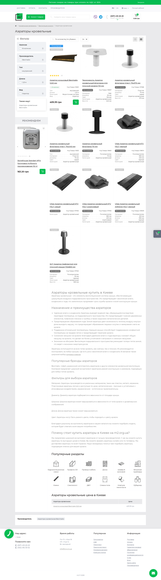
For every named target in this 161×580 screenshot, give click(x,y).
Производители (58, 8)
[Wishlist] (43, 128)
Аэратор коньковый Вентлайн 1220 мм (67, 506)
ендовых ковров (73, 354)
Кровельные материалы (27, 26)
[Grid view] (141, 39)
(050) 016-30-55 (116, 18)
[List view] (135, 39)
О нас (129, 558)
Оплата (32, 8)
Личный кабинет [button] (138, 8)
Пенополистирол (99, 547)
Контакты (43, 8)
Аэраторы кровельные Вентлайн (28, 106)
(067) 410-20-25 (117, 16)
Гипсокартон (98, 539)
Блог (129, 560)
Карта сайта (131, 563)
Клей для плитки (99, 552)
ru (113, 8)
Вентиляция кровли (46, 26)
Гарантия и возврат (134, 547)
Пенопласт (97, 545)
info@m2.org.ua (66, 549)
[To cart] (42, 171)
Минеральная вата (100, 550)
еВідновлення (132, 550)
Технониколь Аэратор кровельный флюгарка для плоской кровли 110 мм (94, 83)
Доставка (21, 8)
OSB (95, 542)
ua (117, 8)
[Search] (51, 17)
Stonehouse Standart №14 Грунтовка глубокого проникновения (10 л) (29, 163)
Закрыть (141, 2)
